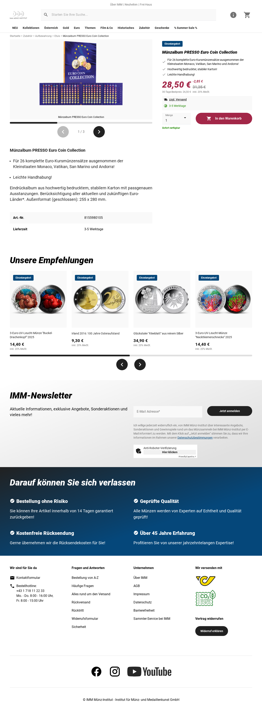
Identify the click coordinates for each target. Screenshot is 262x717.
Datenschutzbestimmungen (195, 437)
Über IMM (116, 4)
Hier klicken (169, 452)
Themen (90, 27)
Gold (66, 27)
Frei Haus (146, 4)
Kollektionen (31, 27)
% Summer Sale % (185, 27)
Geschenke (162, 27)
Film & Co (107, 27)
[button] (45, 14)
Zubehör (144, 27)
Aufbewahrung (43, 36)
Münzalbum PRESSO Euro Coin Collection (86, 36)
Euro (77, 27)
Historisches (126, 27)
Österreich (51, 27)
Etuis (57, 36)
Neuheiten (131, 4)
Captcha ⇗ (187, 456)
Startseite (15, 36)
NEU (15, 27)
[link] (18, 15)
